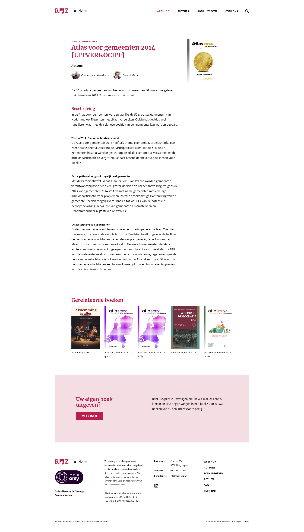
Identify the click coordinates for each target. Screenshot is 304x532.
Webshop (163, 11)
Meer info (89, 416)
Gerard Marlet (131, 75)
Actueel (209, 479)
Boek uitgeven (207, 11)
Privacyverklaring (240, 521)
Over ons (231, 11)
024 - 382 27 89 (178, 470)
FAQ (206, 485)
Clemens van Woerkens (95, 75)
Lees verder (85, 332)
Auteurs (183, 11)
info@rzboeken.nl (179, 475)
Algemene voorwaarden (218, 521)
